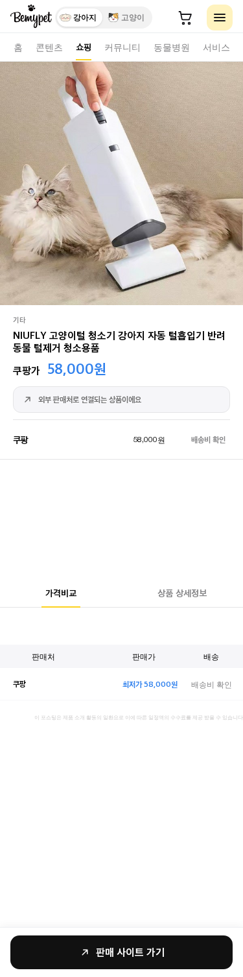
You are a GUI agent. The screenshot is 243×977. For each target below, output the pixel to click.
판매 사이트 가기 (130, 952)
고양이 (133, 17)
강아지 (85, 17)
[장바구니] (185, 17)
